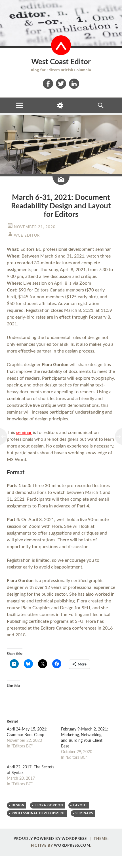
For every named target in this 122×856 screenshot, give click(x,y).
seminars (84, 813)
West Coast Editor (61, 62)
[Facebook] (48, 83)
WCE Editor (27, 235)
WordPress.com (72, 846)
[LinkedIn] (74, 83)
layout (80, 805)
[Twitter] (61, 83)
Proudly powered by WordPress (50, 839)
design (18, 805)
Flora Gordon (49, 805)
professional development (38, 813)
